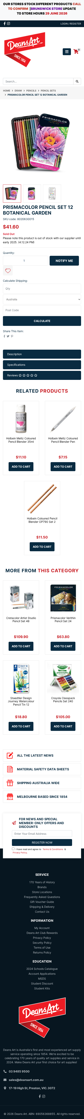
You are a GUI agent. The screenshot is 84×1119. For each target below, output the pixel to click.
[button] (8, 270)
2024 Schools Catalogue (42, 968)
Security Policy (42, 942)
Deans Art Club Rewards (42, 932)
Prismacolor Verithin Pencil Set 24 (63, 619)
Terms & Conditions (53, 849)
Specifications (16, 364)
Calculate (42, 321)
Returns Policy (42, 952)
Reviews (13, 375)
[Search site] (77, 81)
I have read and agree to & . (39, 851)
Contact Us (42, 911)
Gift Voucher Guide (42, 901)
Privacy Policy (20, 852)
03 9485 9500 (19, 1071)
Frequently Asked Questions (42, 897)
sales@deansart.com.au (26, 1080)
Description (14, 354)
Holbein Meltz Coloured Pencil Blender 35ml (21, 440)
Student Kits (42, 988)
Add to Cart (21, 466)
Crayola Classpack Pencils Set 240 (63, 699)
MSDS (42, 978)
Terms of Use (42, 947)
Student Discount (42, 983)
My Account (42, 928)
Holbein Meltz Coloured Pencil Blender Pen (63, 440)
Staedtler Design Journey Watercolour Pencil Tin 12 (21, 701)
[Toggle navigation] (67, 51)
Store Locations (42, 892)
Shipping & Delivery (42, 906)
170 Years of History (42, 882)
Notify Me (64, 261)
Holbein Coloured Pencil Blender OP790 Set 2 (42, 520)
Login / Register (71, 23)
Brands (42, 887)
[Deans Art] (24, 51)
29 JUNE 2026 (56, 13)
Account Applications (42, 973)
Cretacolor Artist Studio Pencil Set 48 (21, 619)
